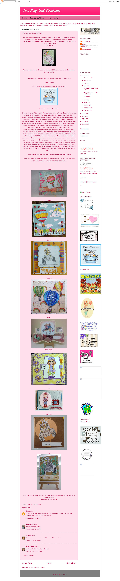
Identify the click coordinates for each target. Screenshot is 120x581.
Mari (49, 169)
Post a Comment (29, 555)
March (86, 105)
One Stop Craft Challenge (41, 11)
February (87, 108)
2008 (84, 124)
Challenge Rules (37, 18)
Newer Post (27, 563)
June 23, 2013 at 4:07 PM (34, 551)
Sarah (49, 240)
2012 (84, 114)
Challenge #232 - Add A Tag (91, 89)
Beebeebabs (29, 524)
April (86, 102)
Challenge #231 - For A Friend (91, 93)
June (85, 86)
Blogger (64, 574)
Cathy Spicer (86, 41)
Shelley (31, 504)
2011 (83, 116)
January (87, 110)
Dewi (49, 200)
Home (24, 18)
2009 (84, 121)
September (87, 78)
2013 (84, 76)
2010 (84, 119)
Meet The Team (54, 18)
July (85, 83)
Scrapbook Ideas (84, 129)
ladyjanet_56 (86, 49)
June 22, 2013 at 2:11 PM (33, 529)
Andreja (49, 278)
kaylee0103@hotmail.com (80, 24)
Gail (27, 511)
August (86, 80)
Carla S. (28, 535)
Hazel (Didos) (30, 546)
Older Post (71, 563)
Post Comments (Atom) (38, 567)
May (85, 100)
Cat (49, 389)
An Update (87, 96)
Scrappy (84, 44)
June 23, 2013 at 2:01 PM (33, 540)
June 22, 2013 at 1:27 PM (33, 518)
